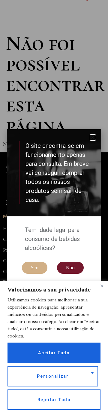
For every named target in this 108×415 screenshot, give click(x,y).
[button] (93, 137)
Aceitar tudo (54, 352)
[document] (54, 207)
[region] (54, 348)
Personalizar (52, 376)
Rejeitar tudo (54, 399)
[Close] (101, 285)
